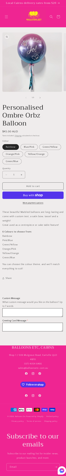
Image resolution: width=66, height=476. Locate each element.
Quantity (6, 168)
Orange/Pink (13, 154)
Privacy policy (18, 421)
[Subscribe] (55, 467)
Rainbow (11, 147)
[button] (6, 16)
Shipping (18, 136)
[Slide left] (25, 97)
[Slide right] (40, 97)
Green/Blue (12, 161)
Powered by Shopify (35, 416)
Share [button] (9, 278)
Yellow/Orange (36, 154)
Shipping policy (51, 421)
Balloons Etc (20, 416)
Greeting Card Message (14, 320)
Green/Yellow (50, 147)
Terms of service (34, 421)
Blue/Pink (29, 147)
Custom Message (11, 298)
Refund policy (52, 416)
